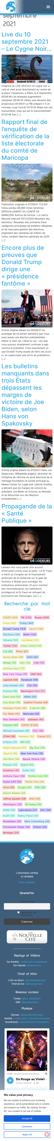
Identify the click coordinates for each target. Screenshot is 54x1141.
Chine (9, 623)
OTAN (9, 736)
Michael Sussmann (16, 731)
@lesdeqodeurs (34, 983)
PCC (38, 731)
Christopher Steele (16, 827)
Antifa (28, 770)
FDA (32, 685)
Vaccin (36, 629)
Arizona (10, 691)
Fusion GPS (12, 781)
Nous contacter (27, 882)
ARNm (30, 697)
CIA (8, 651)
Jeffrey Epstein (14, 798)
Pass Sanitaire (14, 719)
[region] (27, 1115)
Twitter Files (34, 781)
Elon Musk (11, 702)
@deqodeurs (34, 965)
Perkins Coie (38, 776)
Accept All (27, 1118)
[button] (48, 7)
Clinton (40, 827)
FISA (40, 787)
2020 (32, 657)
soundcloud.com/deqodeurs (34, 1022)
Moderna (26, 736)
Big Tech (37, 748)
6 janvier (37, 708)
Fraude (44, 736)
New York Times (15, 674)
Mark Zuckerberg (37, 821)
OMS (35, 674)
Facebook (29, 680)
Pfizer (22, 651)
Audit (9, 815)
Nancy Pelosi (28, 815)
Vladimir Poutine (36, 702)
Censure (10, 725)
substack (36, 719)
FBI (26, 617)
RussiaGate (12, 821)
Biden (29, 634)
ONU (34, 798)
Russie (42, 617)
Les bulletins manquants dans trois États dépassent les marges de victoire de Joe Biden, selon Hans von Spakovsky (25, 394)
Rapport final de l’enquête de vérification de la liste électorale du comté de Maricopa (25, 139)
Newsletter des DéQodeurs (29, 913)
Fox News (11, 714)
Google (25, 787)
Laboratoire (27, 810)
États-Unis (12, 697)
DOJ (45, 810)
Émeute (10, 764)
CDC (25, 663)
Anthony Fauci (14, 668)
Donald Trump (14, 629)
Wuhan (9, 663)
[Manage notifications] (47, 1134)
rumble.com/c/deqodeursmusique (32, 1018)
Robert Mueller (14, 793)
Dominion (11, 770)
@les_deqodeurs (31, 998)
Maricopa (31, 714)
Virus (8, 787)
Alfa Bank (11, 759)
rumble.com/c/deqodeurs (33, 961)
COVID (10, 617)
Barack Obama (34, 759)
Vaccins (10, 753)
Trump (26, 623)
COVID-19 (29, 725)
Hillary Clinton (31, 646)
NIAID (9, 810)
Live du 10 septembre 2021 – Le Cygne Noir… (27, 41)
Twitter (10, 646)
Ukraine (10, 640)
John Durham (13, 685)
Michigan (11, 832)
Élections (11, 634)
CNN (39, 663)
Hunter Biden (13, 657)
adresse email (27, 901)
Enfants (10, 742)
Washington (12, 804)
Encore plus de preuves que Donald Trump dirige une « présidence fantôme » (23, 265)
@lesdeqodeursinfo (35, 980)
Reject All (27, 1134)
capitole (10, 680)
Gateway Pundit (15, 708)
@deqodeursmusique (32, 1014)
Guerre (27, 764)
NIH (25, 742)
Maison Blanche (14, 748)
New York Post (32, 753)
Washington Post (33, 691)
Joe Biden (30, 640)
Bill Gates (33, 804)
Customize (27, 1126)
